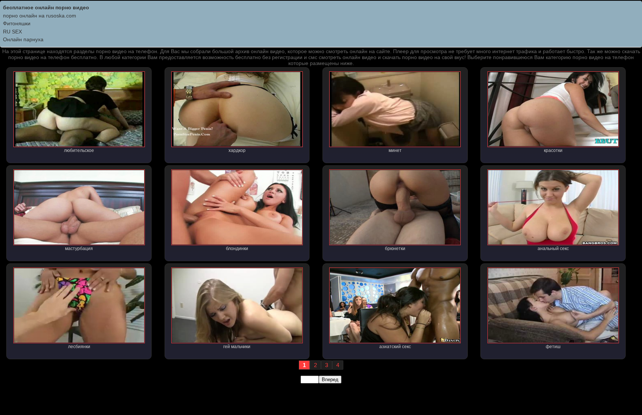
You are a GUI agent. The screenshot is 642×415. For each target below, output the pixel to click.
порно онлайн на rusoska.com (39, 16)
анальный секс (553, 248)
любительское (79, 150)
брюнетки (395, 248)
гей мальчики (236, 346)
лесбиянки (79, 346)
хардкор (237, 150)
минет (395, 150)
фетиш (553, 346)
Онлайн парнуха (23, 39)
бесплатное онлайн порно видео (46, 7)
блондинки (237, 248)
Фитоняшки (16, 23)
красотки (553, 150)
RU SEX (12, 32)
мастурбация (79, 248)
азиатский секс (395, 346)
